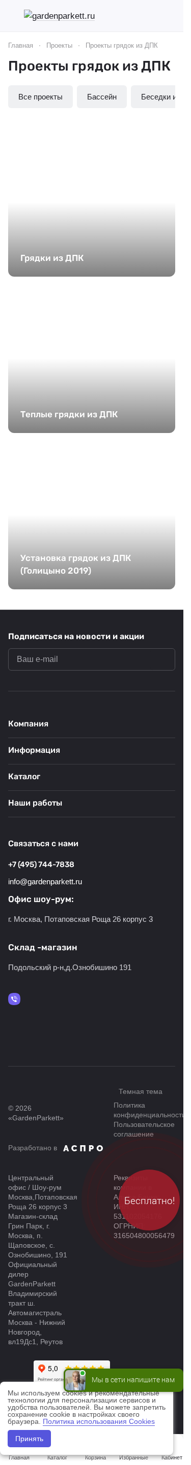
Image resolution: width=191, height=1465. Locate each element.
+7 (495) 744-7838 (41, 864)
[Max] (14, 999)
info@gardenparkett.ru (45, 881)
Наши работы (35, 803)
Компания (28, 723)
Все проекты (40, 96)
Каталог (24, 776)
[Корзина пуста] (170, 16)
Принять (29, 1439)
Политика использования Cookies (99, 1421)
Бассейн (102, 96)
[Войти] (152, 16)
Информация (34, 750)
